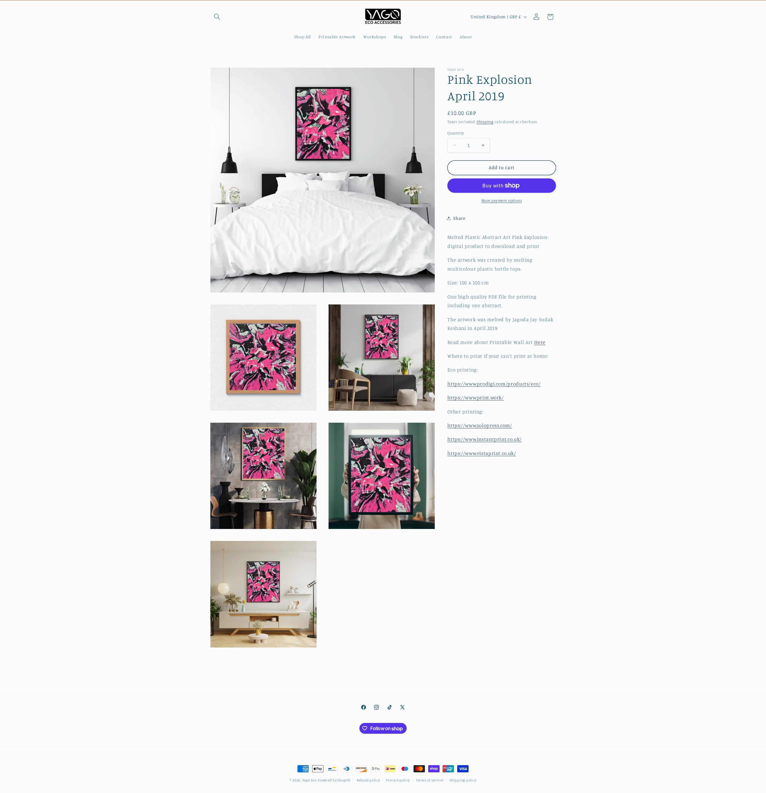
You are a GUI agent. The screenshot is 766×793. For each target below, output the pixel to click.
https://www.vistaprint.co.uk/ (481, 453)
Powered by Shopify (334, 780)
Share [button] (459, 218)
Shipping (485, 122)
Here (539, 342)
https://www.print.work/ (475, 398)
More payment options (501, 200)
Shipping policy (462, 780)
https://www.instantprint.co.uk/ (484, 439)
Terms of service (429, 780)
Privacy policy (398, 780)
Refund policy (368, 780)
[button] (217, 17)
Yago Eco (309, 780)
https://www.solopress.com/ (479, 425)
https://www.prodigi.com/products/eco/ (493, 384)
